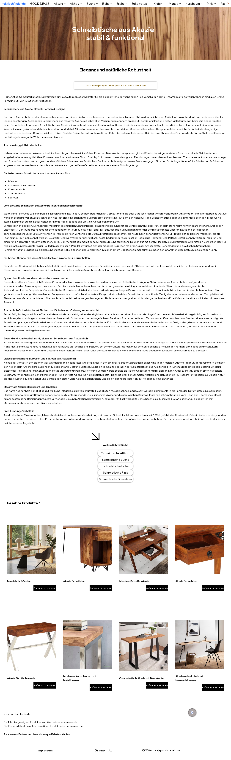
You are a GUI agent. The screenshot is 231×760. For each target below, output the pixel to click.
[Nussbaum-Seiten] (201, 3)
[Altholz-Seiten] (81, 3)
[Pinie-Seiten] (215, 3)
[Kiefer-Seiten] (163, 3)
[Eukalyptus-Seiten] (148, 3)
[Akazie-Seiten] (65, 3)
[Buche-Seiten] (97, 3)
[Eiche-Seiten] (111, 3)
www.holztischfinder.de (17, 714)
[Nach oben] (192, 712)
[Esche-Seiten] (126, 3)
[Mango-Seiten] (180, 3)
